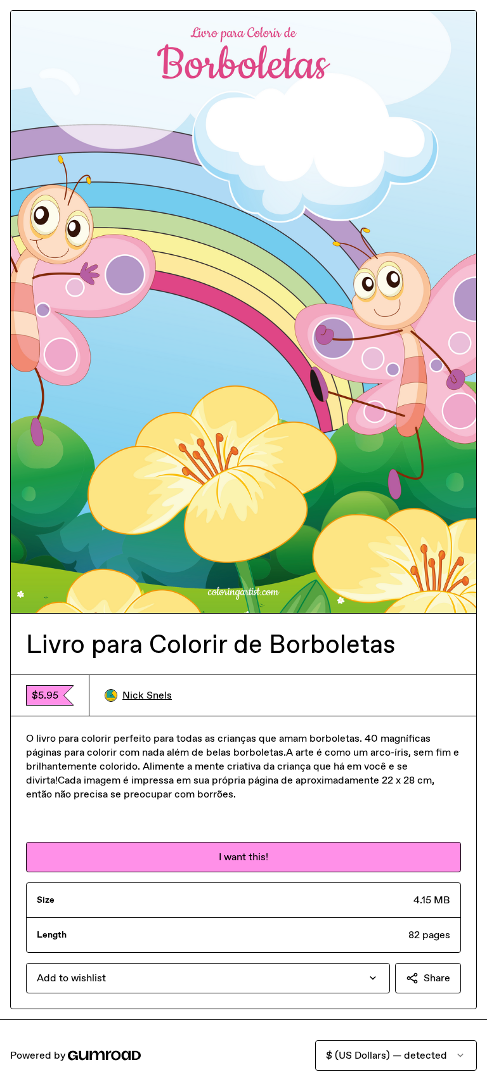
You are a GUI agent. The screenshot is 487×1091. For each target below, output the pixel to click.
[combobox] (208, 978)
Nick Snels (147, 695)
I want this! (243, 857)
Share (437, 978)
